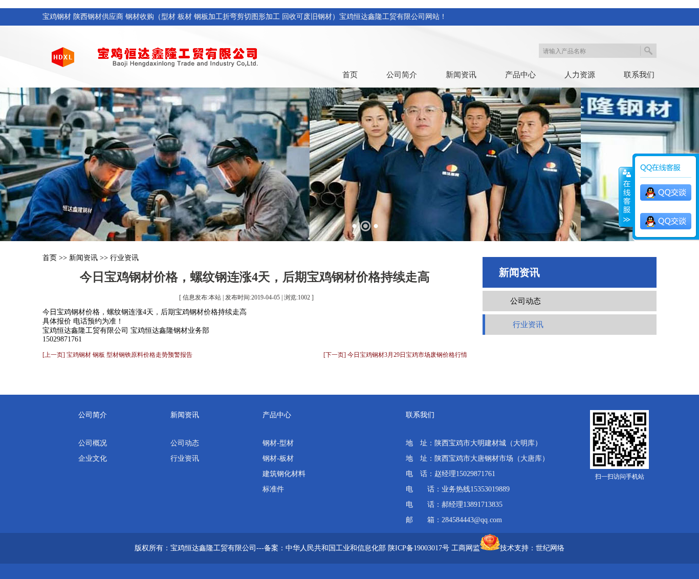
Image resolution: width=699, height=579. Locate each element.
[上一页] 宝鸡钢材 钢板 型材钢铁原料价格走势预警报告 (117, 354)
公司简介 (401, 75)
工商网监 (465, 548)
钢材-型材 (278, 443)
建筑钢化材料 (284, 474)
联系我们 (639, 75)
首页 (350, 75)
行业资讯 (124, 258)
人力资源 (579, 75)
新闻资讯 (461, 75)
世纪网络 (550, 548)
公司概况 (92, 443)
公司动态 (525, 301)
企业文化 (92, 458)
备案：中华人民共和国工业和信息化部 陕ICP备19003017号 (356, 548)
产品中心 (520, 75)
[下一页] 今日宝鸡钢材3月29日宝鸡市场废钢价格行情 (395, 354)
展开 (626, 197)
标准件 (273, 489)
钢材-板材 (278, 458)
